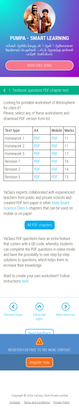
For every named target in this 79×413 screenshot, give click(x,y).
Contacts (14, 402)
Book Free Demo (39, 65)
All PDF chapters (39, 225)
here (25, 281)
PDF (37, 138)
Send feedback (39, 333)
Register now (39, 362)
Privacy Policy (62, 402)
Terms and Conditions (37, 402)
